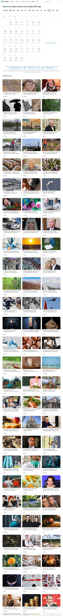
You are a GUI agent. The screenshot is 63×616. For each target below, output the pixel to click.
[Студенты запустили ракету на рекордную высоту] (51, 544)
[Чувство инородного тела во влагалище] (31, 564)
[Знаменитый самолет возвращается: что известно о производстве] (12, 385)
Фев (18, 10)
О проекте (16, 615)
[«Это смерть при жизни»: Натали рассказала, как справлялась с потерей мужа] (31, 227)
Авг (41, 10)
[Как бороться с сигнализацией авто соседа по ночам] (51, 524)
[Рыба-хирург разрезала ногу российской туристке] (51, 365)
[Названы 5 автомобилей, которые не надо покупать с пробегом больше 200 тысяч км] (12, 227)
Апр (26, 10)
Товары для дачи (49, 68)
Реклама (10, 615)
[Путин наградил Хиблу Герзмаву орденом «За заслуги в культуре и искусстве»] (51, 484)
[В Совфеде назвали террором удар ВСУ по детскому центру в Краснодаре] (51, 405)
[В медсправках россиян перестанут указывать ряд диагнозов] (31, 544)
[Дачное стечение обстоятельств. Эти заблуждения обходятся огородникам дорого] (51, 148)
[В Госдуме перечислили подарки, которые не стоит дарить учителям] (12, 484)
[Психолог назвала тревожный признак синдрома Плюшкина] (12, 445)
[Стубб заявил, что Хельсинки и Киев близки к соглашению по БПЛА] (31, 445)
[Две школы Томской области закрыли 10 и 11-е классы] (51, 247)
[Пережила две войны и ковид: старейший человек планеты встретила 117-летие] (31, 167)
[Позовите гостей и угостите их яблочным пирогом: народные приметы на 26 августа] (12, 425)
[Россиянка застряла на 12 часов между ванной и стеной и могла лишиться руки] (12, 247)
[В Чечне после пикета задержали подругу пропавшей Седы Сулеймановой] (31, 88)
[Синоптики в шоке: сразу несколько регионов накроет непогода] (12, 266)
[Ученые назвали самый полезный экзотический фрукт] (31, 465)
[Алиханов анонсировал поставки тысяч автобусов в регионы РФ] (31, 504)
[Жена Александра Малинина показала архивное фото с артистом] (51, 266)
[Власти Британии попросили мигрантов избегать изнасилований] (31, 128)
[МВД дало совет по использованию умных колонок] (31, 365)
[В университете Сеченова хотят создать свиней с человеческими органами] (12, 167)
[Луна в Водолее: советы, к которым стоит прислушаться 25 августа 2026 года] (12, 603)
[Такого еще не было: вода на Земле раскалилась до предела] (31, 247)
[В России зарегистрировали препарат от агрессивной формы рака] (12, 346)
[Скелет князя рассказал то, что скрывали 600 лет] (31, 425)
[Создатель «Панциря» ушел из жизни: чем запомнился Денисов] (12, 207)
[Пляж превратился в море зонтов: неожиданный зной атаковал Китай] (31, 266)
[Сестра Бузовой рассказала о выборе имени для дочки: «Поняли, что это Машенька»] (51, 504)
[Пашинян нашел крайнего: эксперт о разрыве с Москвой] (51, 286)
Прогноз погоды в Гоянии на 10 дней (18, 68)
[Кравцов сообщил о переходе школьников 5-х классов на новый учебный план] (12, 465)
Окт (49, 10)
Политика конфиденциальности (24, 615)
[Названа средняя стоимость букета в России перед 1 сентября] (31, 385)
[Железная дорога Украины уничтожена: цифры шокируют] (31, 148)
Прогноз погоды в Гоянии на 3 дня (13, 66)
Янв (14, 10)
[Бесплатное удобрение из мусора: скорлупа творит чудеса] (31, 346)
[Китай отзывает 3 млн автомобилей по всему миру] (12, 187)
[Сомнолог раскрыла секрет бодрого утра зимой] (12, 504)
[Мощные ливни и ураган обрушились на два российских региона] (12, 148)
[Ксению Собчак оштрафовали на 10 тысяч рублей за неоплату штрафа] (51, 603)
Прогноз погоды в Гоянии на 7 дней (49, 66)
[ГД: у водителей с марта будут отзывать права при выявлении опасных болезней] (12, 405)
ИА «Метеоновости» (58, 615)
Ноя (53, 10)
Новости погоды (32, 68)
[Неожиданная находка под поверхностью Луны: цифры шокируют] (31, 306)
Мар (21, 10)
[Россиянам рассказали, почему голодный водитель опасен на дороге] (51, 346)
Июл (37, 10)
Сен (45, 10)
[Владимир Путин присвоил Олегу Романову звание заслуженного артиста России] (51, 425)
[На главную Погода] (6, 1)
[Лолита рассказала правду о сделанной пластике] (12, 326)
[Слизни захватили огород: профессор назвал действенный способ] (12, 365)
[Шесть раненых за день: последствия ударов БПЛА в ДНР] (31, 583)
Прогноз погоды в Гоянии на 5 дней (31, 66)
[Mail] (2, 1)
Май (29, 10)
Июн (33, 10)
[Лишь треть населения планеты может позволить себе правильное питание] (31, 405)
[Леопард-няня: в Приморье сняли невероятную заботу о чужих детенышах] (12, 286)
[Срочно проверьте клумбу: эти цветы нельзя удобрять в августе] (12, 564)
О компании (6, 615)
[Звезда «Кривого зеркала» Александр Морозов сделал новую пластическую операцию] (51, 88)
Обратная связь (46, 615)
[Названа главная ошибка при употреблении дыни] (31, 484)
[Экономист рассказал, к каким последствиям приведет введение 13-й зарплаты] (31, 603)
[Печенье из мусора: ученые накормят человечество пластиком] (51, 385)
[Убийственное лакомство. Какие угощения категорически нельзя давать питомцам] (31, 187)
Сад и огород (41, 68)
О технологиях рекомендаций (36, 615)
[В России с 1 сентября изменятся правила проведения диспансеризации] (51, 207)
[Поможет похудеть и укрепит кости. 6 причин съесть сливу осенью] (31, 207)
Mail (2, 615)
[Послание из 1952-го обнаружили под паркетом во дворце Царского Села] (12, 88)
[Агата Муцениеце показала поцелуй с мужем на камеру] (31, 524)
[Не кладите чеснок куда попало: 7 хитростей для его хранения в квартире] (51, 167)
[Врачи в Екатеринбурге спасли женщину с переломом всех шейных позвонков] (51, 465)
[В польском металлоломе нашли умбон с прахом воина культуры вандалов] (51, 326)
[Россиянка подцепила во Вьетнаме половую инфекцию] (51, 445)
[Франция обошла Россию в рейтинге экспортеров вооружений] (51, 187)
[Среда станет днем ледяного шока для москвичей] (51, 108)
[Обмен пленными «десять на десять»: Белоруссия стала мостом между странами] (51, 306)
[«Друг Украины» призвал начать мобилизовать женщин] (51, 128)
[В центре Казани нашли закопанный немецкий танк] (31, 108)
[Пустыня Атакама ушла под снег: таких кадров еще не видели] (31, 286)
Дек (57, 10)
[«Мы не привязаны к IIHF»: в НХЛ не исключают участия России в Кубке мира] (51, 583)
